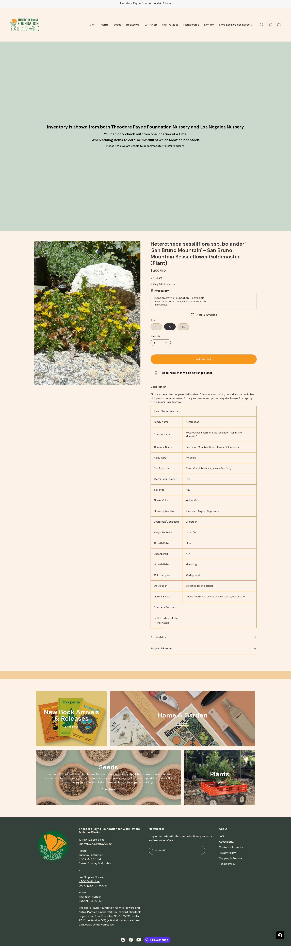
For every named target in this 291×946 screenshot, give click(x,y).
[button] (92, 25)
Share (159, 277)
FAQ (221, 836)
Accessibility (226, 841)
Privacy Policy (227, 853)
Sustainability (158, 637)
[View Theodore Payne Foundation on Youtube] (138, 939)
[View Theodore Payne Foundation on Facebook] (130, 939)
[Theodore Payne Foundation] (24, 24)
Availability (161, 291)
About (223, 829)
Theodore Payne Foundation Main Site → (145, 3)
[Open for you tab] (280, 935)
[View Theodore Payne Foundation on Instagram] (123, 939)
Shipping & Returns (161, 648)
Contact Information (231, 847)
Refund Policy (227, 864)
